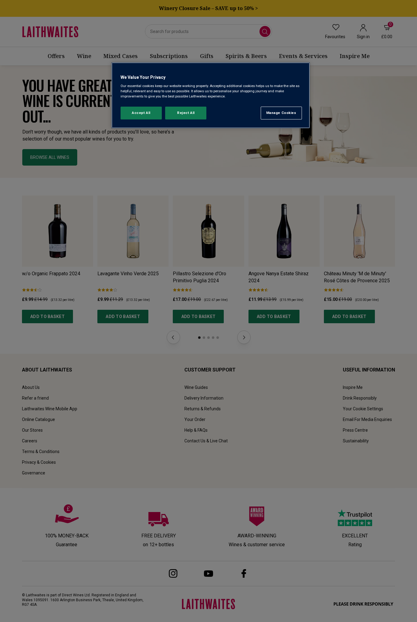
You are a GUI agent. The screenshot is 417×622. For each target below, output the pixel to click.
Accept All (141, 113)
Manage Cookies (281, 113)
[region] (210, 95)
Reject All (186, 113)
